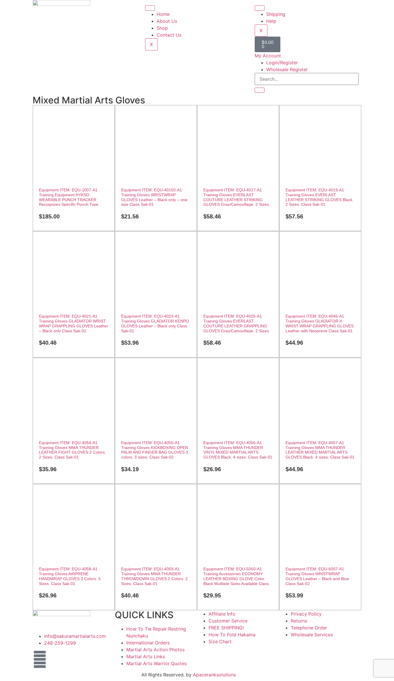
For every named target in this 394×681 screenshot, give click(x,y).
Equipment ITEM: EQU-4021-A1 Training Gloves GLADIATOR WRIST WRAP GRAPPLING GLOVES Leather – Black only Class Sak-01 (73, 323)
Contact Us (169, 35)
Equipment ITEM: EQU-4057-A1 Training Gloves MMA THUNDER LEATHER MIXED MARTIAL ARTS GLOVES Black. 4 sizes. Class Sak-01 (320, 449)
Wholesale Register (287, 69)
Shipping (275, 14)
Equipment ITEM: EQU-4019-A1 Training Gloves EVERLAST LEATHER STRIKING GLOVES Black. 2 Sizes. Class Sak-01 (320, 197)
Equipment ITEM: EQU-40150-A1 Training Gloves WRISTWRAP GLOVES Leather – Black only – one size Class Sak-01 (154, 197)
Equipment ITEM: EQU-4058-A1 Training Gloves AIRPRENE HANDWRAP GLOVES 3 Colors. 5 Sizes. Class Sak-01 (70, 576)
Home (163, 14)
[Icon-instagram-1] (55, 659)
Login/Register (282, 62)
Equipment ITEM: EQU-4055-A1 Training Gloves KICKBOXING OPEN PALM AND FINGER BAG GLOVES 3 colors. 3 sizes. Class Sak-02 (154, 449)
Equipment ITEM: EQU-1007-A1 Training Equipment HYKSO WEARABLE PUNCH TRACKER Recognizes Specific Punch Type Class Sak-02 (68, 200)
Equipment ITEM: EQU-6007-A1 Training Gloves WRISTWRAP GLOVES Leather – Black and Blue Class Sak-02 (317, 576)
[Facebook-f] (40, 659)
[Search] (259, 90)
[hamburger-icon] (150, 8)
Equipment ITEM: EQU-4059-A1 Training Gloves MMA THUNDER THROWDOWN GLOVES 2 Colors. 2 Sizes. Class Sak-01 (154, 576)
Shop (162, 28)
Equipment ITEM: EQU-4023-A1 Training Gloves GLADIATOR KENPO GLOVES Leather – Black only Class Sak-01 (155, 323)
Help (271, 21)
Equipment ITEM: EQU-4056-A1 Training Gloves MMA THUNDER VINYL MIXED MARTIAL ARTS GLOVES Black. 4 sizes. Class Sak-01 (237, 449)
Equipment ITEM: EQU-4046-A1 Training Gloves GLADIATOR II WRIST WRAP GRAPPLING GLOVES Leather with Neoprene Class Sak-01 (320, 323)
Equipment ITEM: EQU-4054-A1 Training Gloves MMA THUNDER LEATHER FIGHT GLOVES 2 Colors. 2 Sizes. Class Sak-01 (72, 449)
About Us (167, 21)
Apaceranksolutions (214, 675)
